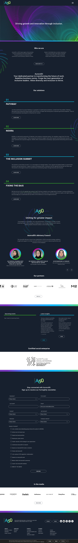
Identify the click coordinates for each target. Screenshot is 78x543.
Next (71, 269)
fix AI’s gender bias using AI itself (29, 191)
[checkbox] (39, 448)
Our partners (39, 276)
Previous (67, 269)
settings (42, 541)
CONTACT (40, 530)
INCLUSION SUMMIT (31, 534)
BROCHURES (40, 533)
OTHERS (40, 528)
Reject (56, 541)
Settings (63, 541)
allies (32, 56)
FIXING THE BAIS (15, 185)
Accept (50, 541)
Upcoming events (10, 314)
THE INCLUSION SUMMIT (19, 158)
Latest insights (45, 314)
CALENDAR (29, 530)
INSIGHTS (40, 531)
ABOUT (6, 528)
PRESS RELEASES (53, 533)
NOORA (10, 130)
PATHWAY (11, 104)
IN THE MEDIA (52, 534)
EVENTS (29, 528)
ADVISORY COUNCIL (8, 530)
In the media (39, 484)
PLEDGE (51, 530)
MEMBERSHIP (52, 531)
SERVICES (16, 528)
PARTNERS (7, 531)
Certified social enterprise (39, 348)
